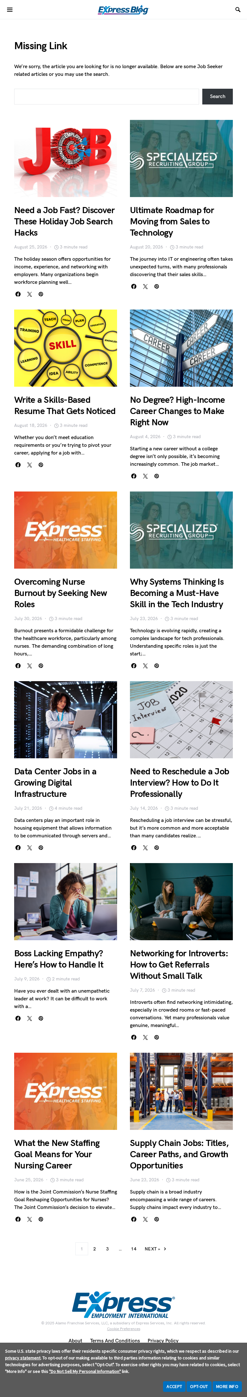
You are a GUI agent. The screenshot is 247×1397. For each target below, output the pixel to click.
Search (217, 97)
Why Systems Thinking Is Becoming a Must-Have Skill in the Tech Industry (177, 593)
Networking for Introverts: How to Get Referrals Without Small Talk (179, 964)
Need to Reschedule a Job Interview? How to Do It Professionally (179, 782)
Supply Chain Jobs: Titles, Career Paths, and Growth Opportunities (179, 1154)
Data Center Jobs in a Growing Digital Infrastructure (55, 782)
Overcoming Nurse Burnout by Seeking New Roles (60, 593)
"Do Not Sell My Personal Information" (85, 1371)
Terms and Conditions (115, 1341)
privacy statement (23, 1358)
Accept (174, 1386)
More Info (227, 1386)
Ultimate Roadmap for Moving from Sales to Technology (172, 221)
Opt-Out (199, 1386)
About (75, 1341)
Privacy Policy (163, 1341)
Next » (152, 1249)
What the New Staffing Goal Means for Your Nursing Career (56, 1154)
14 (133, 1249)
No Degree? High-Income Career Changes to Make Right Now (177, 411)
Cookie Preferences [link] (123, 1329)
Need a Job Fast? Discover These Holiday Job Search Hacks (64, 221)
